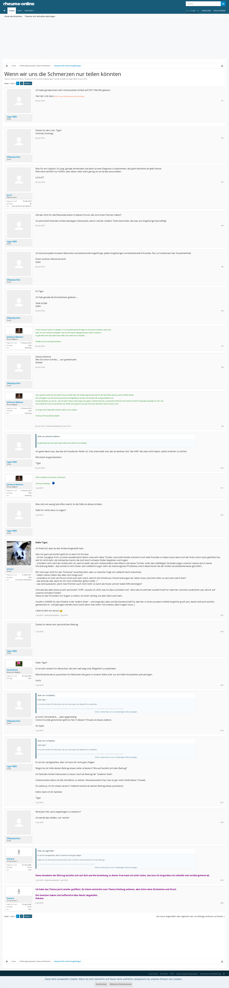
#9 (222, 426)
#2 (222, 138)
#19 (222, 880)
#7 (222, 346)
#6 (222, 311)
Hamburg (28, 348)
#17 (222, 802)
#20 (222, 903)
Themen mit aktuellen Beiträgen (40, 16)
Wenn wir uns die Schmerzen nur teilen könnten (69, 96)
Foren (11, 11)
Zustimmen (101, 984)
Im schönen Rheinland (23, 580)
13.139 (29, 867)
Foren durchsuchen (13, 16)
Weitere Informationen (120, 984)
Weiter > (28, 83)
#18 (222, 822)
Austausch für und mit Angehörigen (39, 79)
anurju (10, 569)
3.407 (29, 678)
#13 (222, 615)
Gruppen (29, 10)
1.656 (29, 345)
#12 (222, 515)
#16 (222, 730)
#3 (222, 182)
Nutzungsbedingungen (187, 974)
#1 (222, 101)
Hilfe (172, 974)
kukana (10, 859)
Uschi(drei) (12, 670)
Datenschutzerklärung (210, 974)
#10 (222, 468)
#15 (222, 685)
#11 (222, 488)
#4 (222, 225)
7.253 (29, 577)
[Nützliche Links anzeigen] (222, 65)
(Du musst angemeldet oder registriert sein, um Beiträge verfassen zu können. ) (190, 916)
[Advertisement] (114, 39)
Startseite (153, 974)
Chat (19, 10)
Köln (29, 870)
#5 (222, 267)
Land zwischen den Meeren (21, 206)
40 (30, 204)
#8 (222, 367)
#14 (222, 631)
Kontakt (164, 974)
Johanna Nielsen (15, 337)
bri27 (9, 195)
